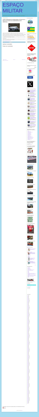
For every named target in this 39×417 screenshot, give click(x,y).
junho (27, 296)
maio (27, 325)
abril (27, 396)
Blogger (21, 410)
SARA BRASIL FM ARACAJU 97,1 (30, 138)
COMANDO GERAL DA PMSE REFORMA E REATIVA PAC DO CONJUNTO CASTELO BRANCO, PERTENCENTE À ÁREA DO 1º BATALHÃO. (32, 99)
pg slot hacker (29, 256)
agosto (27, 295)
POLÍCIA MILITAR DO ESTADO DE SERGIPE (31, 273)
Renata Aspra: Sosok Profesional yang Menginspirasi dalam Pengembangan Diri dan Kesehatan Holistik (33, 249)
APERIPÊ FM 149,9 (29, 131)
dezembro (28, 335)
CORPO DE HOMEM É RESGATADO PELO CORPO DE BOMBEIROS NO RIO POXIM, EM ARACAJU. (33, 110)
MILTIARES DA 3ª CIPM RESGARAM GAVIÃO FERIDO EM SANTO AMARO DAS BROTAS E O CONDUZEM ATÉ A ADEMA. (33, 125)
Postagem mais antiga (23, 59)
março (27, 298)
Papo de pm (29, 257)
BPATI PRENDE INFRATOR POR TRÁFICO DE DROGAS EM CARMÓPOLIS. (32, 102)
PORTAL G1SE (29, 267)
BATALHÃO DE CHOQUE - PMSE (30, 261)
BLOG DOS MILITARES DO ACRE (30, 270)
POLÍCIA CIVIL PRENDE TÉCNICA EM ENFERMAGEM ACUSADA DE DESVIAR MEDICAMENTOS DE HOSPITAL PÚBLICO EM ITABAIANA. (33, 106)
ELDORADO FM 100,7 (29, 134)
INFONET (28, 271)
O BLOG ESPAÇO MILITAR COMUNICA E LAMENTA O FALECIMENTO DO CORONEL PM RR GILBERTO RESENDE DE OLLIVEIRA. (33, 95)
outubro (27, 308)
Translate (31, 144)
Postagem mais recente (4, 59)
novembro (28, 300)
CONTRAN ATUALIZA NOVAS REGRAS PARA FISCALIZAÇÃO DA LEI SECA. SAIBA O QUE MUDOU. (33, 121)
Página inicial (14, 59)
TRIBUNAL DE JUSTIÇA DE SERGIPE (31, 276)
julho (27, 352)
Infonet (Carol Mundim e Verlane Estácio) (7, 40)
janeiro (27, 299)
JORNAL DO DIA (29, 268)
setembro (28, 379)
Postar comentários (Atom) (6, 60)
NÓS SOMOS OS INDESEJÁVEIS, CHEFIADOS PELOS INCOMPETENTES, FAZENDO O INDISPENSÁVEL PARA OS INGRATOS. (32, 259)
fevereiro (28, 369)
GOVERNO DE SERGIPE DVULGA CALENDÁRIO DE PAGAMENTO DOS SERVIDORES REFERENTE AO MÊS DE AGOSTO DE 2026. (33, 118)
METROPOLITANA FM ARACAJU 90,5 (31, 137)
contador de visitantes (29, 286)
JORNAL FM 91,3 (29, 135)
